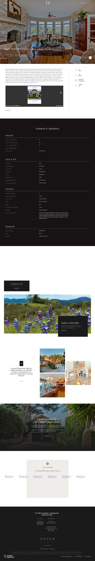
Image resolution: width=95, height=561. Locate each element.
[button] (47, 434)
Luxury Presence (68, 554)
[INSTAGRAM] (44, 537)
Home (41, 547)
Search (46, 547)
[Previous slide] (3, 32)
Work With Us (7, 3)
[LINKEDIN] (47, 537)
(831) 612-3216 (40, 520)
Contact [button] (8, 108)
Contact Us (83, 3)
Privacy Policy (88, 554)
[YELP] (50, 537)
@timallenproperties (47, 469)
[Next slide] (91, 32)
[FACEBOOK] (41, 537)
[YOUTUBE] (53, 537)
